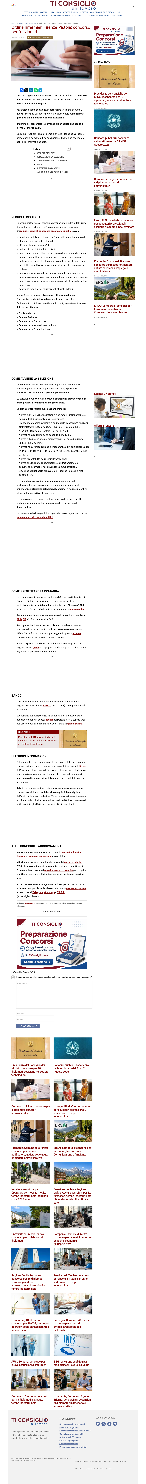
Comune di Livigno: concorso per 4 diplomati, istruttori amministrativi (30, 1110)
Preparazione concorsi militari (73, 1447)
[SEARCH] (132, 5)
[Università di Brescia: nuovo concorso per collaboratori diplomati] (30, 1217)
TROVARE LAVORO (83, 16)
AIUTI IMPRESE (47, 16)
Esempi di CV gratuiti (69, 1427)
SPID (19, 619)
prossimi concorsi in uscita (58, 870)
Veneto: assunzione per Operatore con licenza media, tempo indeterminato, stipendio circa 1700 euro (30, 1194)
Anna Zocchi (29, 903)
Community (123, 1461)
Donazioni (109, 1469)
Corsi (92, 12)
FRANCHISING (27, 16)
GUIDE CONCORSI (116, 16)
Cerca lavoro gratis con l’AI (71, 1434)
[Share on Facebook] (22, 90)
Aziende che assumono (72, 12)
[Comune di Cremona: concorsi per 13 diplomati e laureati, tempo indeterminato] (30, 1380)
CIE (24, 619)
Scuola (58, 12)
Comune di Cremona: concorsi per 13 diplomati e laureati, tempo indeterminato (29, 1400)
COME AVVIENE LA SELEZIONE (50, 157)
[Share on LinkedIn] (31, 90)
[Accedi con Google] (13, 5)
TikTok (60, 892)
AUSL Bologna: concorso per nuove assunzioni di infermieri (28, 1363)
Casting (85, 12)
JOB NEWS (37, 16)
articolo (77, 633)
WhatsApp (49, 892)
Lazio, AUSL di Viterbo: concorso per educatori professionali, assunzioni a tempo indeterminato (73, 1111)
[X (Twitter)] (103, 1424)
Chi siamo (78, 1461)
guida (36, 647)
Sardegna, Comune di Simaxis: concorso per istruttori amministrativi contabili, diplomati (71, 1325)
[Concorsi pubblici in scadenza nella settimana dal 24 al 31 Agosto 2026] (73, 1048)
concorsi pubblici (73, 862)
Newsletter (107, 1461)
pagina (49, 719)
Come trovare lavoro (68, 1443)
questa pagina (77, 609)
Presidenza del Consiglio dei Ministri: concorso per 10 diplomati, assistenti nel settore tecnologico (29, 1070)
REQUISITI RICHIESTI (46, 153)
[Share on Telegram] (40, 90)
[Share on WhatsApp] (36, 90)
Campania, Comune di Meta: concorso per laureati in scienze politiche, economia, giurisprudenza (72, 1239)
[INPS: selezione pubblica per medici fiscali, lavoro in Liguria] (73, 1345)
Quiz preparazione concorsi (72, 1424)
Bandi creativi (108, 12)
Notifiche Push (79, 1469)
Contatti (85, 1461)
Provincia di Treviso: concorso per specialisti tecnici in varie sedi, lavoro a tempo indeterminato (71, 1280)
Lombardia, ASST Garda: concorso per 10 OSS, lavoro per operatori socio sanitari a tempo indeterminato (30, 1325)
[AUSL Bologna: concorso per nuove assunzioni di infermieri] (30, 1345)
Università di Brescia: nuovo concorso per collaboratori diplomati (27, 1237)
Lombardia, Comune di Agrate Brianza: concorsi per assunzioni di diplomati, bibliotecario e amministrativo (72, 1401)
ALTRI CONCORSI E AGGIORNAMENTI (53, 172)
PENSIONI (94, 16)
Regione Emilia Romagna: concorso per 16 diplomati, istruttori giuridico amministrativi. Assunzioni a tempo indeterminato (28, 1282)
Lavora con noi (90, 1469)
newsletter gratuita (76, 888)
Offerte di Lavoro (31, 12)
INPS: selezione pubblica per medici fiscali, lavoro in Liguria (71, 1363)
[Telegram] (115, 1424)
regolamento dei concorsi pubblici (35, 517)
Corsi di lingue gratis (69, 1440)
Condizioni (100, 1469)
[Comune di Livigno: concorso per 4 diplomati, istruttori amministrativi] (30, 1090)
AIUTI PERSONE (58, 16)
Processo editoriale (96, 1461)
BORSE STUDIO (70, 16)
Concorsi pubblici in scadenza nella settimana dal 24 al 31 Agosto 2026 (71, 1068)
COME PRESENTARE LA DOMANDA (52, 161)
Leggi (118, 12)
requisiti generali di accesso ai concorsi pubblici (45, 231)
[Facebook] (98, 1424)
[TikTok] (109, 1424)
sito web (82, 766)
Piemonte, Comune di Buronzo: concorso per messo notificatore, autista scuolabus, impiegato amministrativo (29, 1152)
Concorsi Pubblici (47, 12)
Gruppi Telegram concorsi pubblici (75, 1431)
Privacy (115, 1461)
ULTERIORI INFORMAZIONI (48, 168)
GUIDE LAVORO (104, 16)
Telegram (37, 892)
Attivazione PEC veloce (70, 1437)
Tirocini (98, 12)
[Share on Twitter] (26, 90)
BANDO (40, 164)
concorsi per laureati (40, 856)
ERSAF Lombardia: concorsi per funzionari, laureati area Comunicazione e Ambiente (72, 1151)
